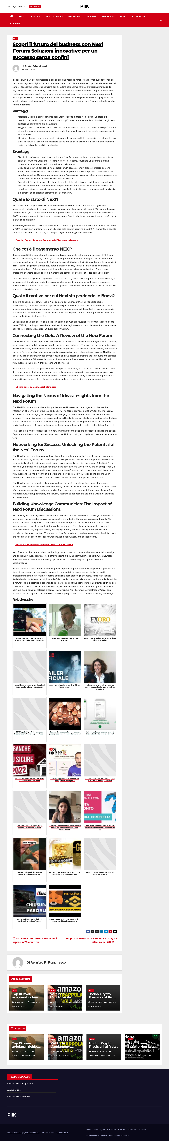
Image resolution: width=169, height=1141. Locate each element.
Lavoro (91, 16)
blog (15, 38)
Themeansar (62, 1132)
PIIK (84, 6)
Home (88, 1129)
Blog (123, 16)
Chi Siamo (16, 23)
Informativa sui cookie (18, 1096)
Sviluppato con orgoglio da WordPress (23, 1132)
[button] (161, 20)
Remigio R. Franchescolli (36, 66)
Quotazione (53, 16)
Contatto (138, 16)
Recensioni (74, 16)
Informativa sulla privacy (20, 1083)
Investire (107, 16)
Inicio (22, 16)
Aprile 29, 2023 (22, 1051)
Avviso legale (14, 1090)
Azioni (35, 16)
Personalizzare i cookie (119, 1135)
